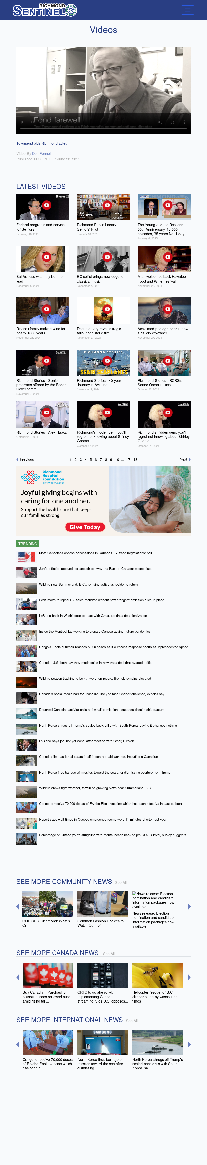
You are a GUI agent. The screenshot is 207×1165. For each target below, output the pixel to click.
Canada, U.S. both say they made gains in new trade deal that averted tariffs (95, 662)
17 (128, 459)
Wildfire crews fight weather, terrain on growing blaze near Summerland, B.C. (95, 787)
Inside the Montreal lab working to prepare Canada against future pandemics (95, 631)
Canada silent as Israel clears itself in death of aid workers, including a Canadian (98, 756)
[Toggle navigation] (187, 10)
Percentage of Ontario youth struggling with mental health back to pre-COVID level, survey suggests (112, 834)
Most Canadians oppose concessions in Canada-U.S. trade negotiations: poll (95, 552)
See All (121, 882)
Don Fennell (41, 153)
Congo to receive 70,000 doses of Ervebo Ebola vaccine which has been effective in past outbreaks (112, 803)
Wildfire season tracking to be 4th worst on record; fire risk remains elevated (95, 678)
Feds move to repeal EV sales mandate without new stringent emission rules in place (101, 599)
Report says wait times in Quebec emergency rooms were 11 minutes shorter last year (102, 819)
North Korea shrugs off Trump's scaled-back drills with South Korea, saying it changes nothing (108, 725)
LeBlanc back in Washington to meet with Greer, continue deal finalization (93, 615)
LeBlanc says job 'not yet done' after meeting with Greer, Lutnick (86, 740)
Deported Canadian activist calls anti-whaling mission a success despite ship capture (101, 709)
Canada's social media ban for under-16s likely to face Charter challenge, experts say (101, 693)
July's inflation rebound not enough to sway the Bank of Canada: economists (95, 568)
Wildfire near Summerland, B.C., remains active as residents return (88, 584)
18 (135, 459)
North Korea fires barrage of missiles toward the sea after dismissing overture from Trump (104, 772)
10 (117, 459)
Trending (27, 543)
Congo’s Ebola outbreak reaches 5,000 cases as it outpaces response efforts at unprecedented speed (113, 646)
